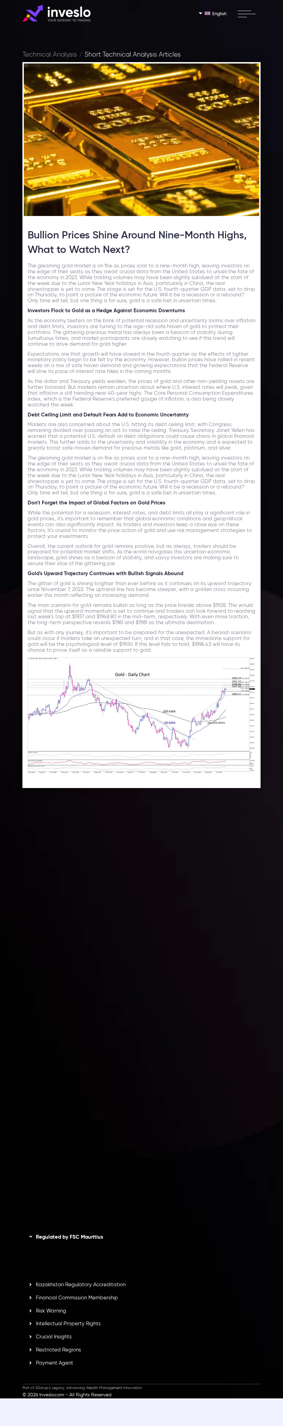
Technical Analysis (49, 54)
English (219, 13)
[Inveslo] (56, 13)
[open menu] (247, 13)
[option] (141, 887)
